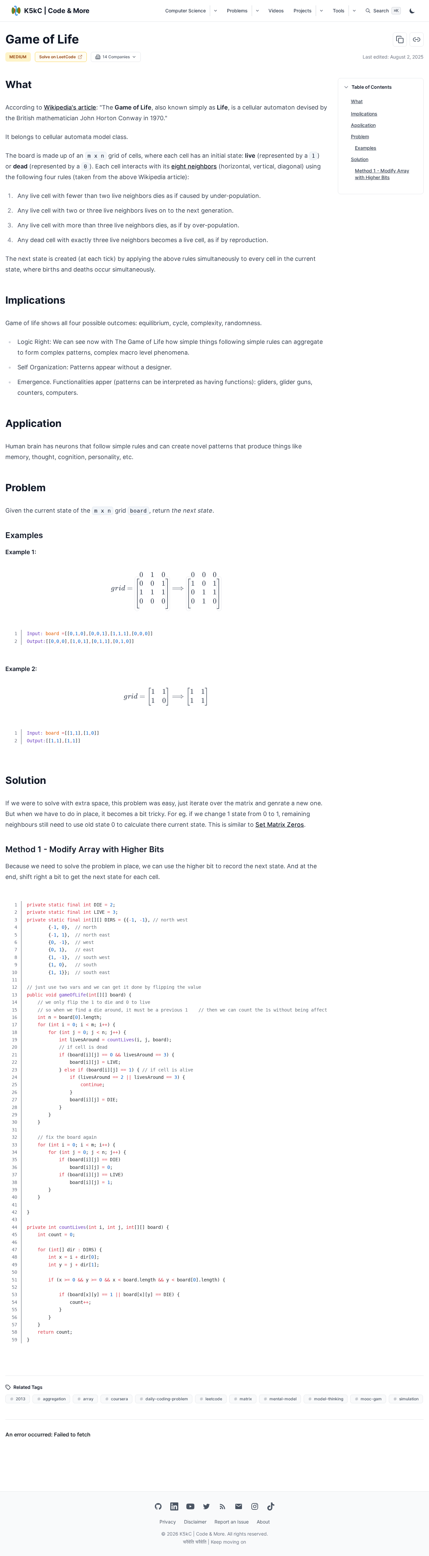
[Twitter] (206, 1506)
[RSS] (223, 1506)
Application (363, 125)
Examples (365, 148)
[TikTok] (271, 1506)
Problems (237, 10)
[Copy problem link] (417, 39)
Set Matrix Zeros (279, 824)
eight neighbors (194, 166)
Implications (364, 114)
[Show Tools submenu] (354, 10)
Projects (303, 10)
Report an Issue (231, 1522)
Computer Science (185, 10)
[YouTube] (190, 1506)
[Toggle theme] (412, 11)
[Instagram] (255, 1506)
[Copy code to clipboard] (317, 629)
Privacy (168, 1522)
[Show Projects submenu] (321, 10)
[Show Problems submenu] (257, 10)
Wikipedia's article (70, 107)
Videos (276, 10)
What (357, 101)
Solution (359, 159)
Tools (339, 10)
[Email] (239, 1506)
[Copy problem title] (400, 39)
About (263, 1522)
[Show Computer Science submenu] (215, 10)
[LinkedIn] (174, 1506)
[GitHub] (158, 1506)
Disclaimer (195, 1522)
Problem (360, 136)
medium (18, 56)
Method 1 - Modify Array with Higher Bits (382, 174)
